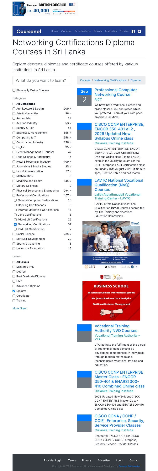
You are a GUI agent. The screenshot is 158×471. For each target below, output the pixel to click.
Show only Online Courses (32, 90)
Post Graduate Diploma (30, 276)
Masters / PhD (25, 266)
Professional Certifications (32, 195)
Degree (21, 271)
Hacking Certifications (32, 205)
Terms (72, 460)
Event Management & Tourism (35, 152)
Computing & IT (26, 137)
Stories (124, 31)
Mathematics (24, 176)
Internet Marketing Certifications (38, 209)
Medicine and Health (29, 180)
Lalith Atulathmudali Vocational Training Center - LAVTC (117, 196)
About (119, 460)
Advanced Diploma (28, 286)
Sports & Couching (28, 243)
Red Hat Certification (31, 229)
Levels (17, 256)
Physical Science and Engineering (37, 190)
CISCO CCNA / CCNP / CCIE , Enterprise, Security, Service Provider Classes (119, 421)
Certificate (22, 295)
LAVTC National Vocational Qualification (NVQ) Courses (119, 185)
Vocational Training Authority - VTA (117, 337)
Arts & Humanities (27, 113)
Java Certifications (29, 214)
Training (21, 300)
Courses (66, 31)
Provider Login (53, 460)
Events (98, 31)
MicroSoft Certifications (32, 219)
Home (54, 31)
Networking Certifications (34, 224)
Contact (134, 460)
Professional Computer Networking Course (116, 92)
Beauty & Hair (25, 127)
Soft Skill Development (30, 238)
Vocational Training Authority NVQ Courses (116, 328)
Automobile (23, 118)
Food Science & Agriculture (33, 156)
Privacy (87, 460)
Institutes (111, 31)
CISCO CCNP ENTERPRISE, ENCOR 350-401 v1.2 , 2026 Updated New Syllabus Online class (119, 131)
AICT (98, 99)
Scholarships (83, 31)
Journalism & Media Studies (33, 166)
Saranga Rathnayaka (129, 466)
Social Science (25, 234)
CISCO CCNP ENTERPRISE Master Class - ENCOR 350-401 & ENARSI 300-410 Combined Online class (120, 379)
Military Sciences (27, 185)
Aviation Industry (26, 123)
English (20, 147)
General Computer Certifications (38, 200)
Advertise (104, 460)
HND (19, 281)
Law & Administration (29, 171)
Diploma (21, 290)
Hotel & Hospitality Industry (33, 161)
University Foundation (30, 248)
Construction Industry (30, 142)
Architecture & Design (30, 108)
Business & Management (31, 132)
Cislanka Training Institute (114, 143)
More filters (20, 308)
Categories (19, 98)
